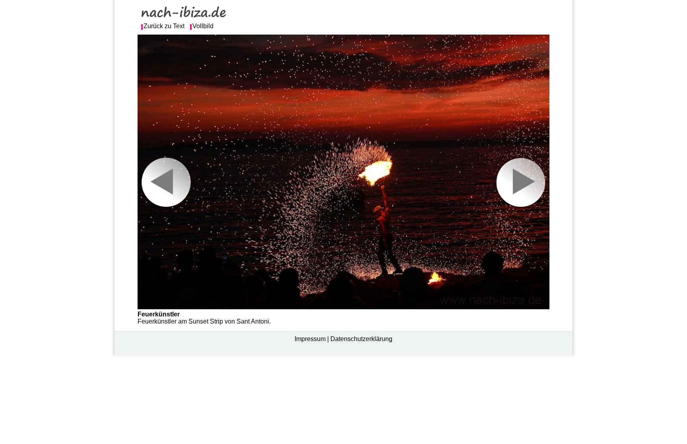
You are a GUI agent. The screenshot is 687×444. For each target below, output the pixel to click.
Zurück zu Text (164, 26)
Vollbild (202, 26)
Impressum (310, 338)
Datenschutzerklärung (361, 338)
